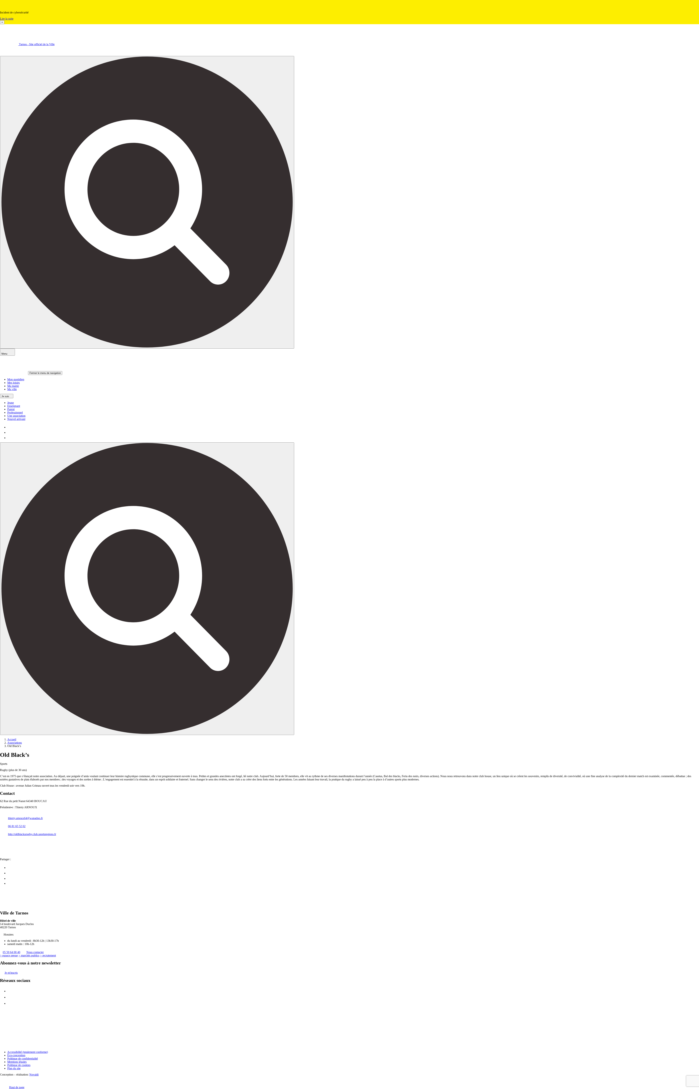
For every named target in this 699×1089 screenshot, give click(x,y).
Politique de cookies (18, 1065)
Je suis (5, 396)
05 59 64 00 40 (11, 952)
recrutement (48, 955)
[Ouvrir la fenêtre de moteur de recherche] (147, 202)
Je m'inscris (11, 972)
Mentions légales (17, 1061)
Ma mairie (13, 385)
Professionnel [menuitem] (15, 412)
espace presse (9, 955)
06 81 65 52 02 (16, 826)
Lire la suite (6, 18)
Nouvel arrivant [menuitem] (16, 419)
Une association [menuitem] (16, 415)
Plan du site (14, 1068)
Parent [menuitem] (11, 409)
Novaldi (34, 1074)
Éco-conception (16, 1055)
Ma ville (12, 389)
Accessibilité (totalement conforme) (27, 1052)
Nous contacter (35, 952)
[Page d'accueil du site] (9, 905)
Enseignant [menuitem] (13, 405)
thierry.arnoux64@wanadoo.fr (25, 818)
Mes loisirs (13, 382)
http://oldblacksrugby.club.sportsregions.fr (32, 834)
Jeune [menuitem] (10, 402)
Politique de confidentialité (22, 1058)
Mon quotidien (15, 379)
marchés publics (29, 955)
